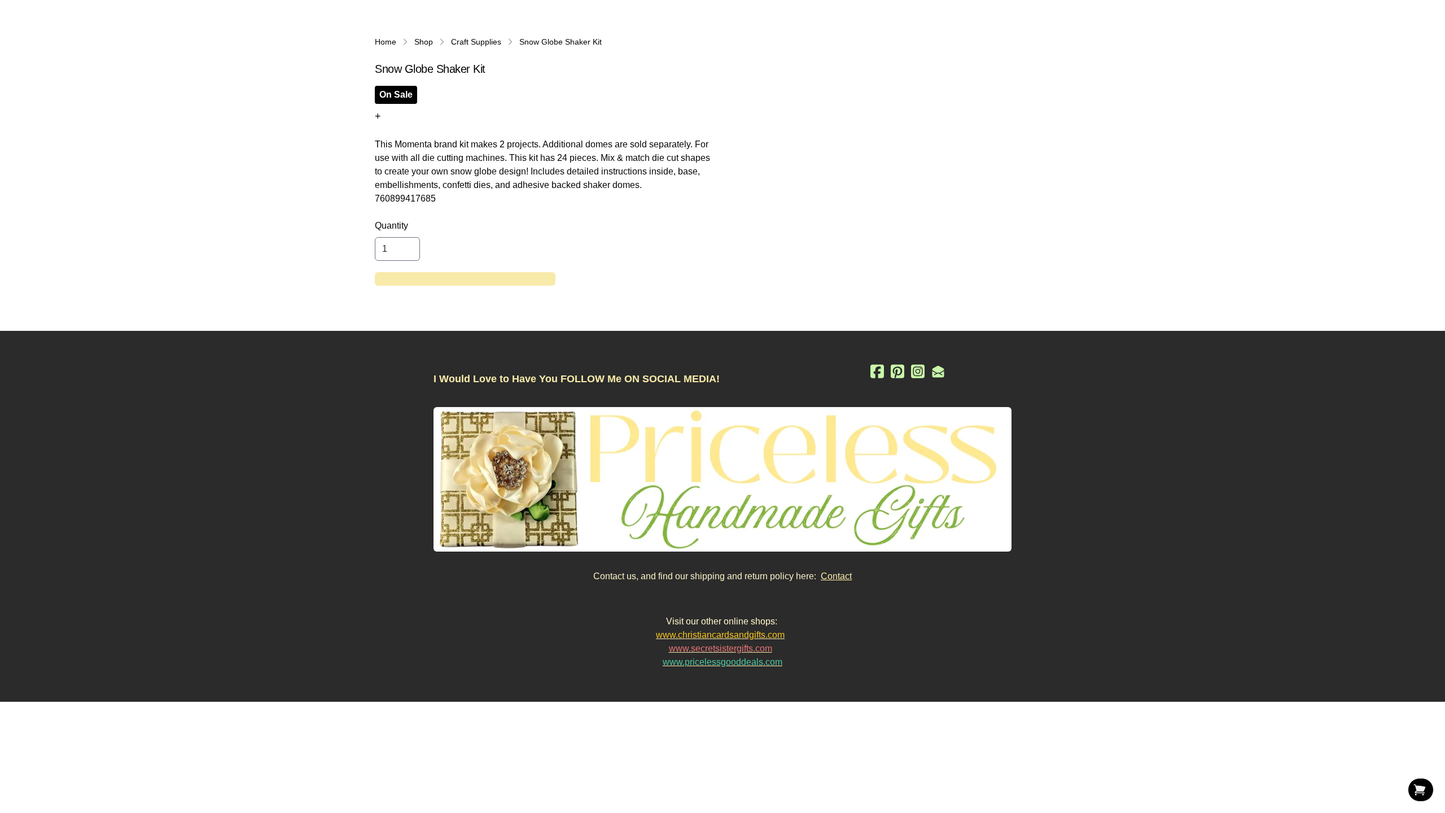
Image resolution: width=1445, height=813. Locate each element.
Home (385, 41)
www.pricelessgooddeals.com (722, 662)
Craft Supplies (476, 41)
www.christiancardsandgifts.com (720, 635)
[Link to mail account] (938, 371)
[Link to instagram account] (918, 371)
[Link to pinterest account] (897, 371)
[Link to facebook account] (877, 371)
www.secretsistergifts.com (720, 648)
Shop (423, 41)
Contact (836, 576)
